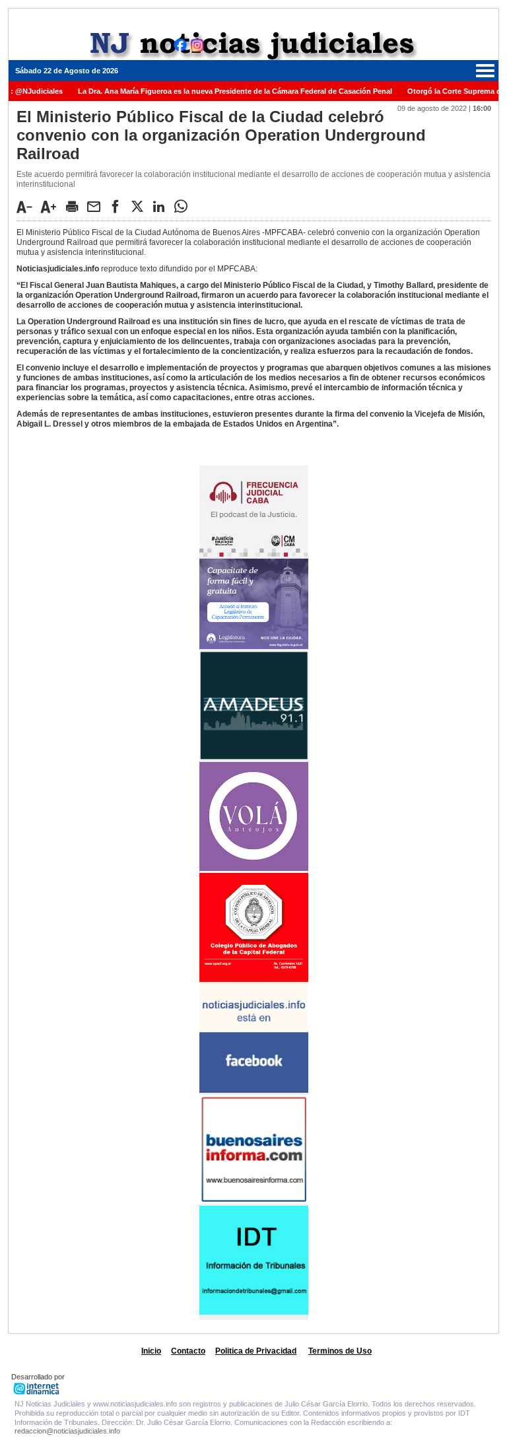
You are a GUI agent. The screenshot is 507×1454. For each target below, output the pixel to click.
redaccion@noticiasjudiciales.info (67, 1431)
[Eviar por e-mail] (97, 206)
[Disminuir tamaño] (28, 207)
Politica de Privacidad (255, 1351)
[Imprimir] (75, 206)
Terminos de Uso (340, 1351)
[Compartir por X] (141, 206)
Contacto (188, 1351)
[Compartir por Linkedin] (162, 206)
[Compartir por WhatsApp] (184, 206)
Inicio (151, 1351)
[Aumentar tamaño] (52, 207)
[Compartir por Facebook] (119, 206)
